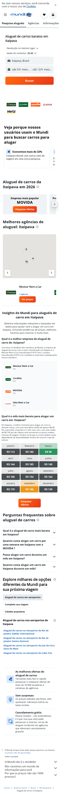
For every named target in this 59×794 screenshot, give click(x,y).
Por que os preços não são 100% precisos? (24, 775)
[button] (55, 5)
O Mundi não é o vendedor (20, 762)
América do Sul (20, 788)
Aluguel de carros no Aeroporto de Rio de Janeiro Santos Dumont (25, 640)
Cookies (31, 6)
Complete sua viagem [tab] (16, 604)
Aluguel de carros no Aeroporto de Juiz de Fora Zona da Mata (28, 647)
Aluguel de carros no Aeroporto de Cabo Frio (27, 652)
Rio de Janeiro (45, 788)
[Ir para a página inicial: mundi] (21, 14)
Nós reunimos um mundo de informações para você (22, 768)
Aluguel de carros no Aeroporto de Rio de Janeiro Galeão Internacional (25, 632)
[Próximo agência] (51, 273)
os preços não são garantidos (18, 752)
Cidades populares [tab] (15, 611)
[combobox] (22, 48)
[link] (25, 209)
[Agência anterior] (7, 273)
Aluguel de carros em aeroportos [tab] (23, 597)
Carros (7, 788)
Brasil (33, 788)
